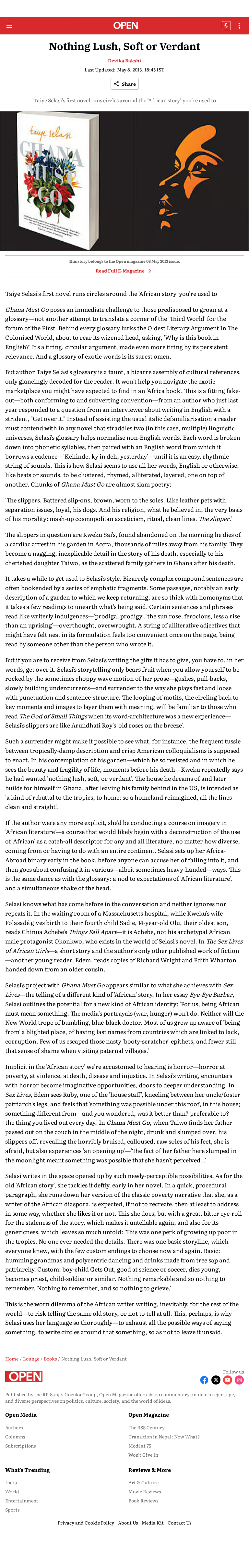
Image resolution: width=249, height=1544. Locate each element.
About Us (128, 1522)
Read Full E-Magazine (120, 270)
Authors (14, 1427)
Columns (15, 1436)
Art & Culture (143, 1482)
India (11, 1482)
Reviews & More (149, 1470)
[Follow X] (215, 1380)
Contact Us (179, 1522)
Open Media (21, 1414)
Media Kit (153, 1522)
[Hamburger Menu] (9, 26)
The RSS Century (146, 1427)
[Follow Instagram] (239, 1380)
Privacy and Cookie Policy (86, 1522)
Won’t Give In (143, 1454)
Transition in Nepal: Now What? (164, 1436)
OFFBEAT (226, 25)
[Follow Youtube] (227, 1380)
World (12, 1491)
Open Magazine (148, 1414)
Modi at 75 (139, 1445)
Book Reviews (143, 1500)
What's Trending (27, 1470)
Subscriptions (20, 1445)
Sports (12, 1509)
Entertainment (21, 1500)
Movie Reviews (144, 1491)
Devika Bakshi (124, 60)
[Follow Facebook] (204, 1380)
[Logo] (124, 26)
